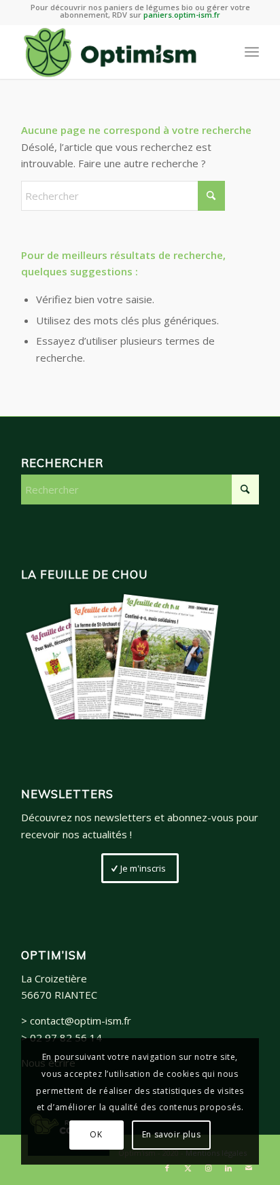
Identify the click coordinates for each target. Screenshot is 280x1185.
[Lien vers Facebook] (167, 1168)
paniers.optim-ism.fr (181, 15)
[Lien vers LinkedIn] (228, 1168)
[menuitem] (252, 51)
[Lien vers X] (187, 1168)
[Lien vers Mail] (249, 1168)
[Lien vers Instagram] (208, 1168)
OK (96, 1134)
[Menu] (252, 51)
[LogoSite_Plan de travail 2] (116, 51)
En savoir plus (171, 1134)
